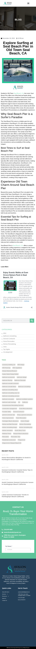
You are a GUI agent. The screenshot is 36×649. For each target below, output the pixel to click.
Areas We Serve (5, 591)
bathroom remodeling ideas (10, 389)
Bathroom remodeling (24, 386)
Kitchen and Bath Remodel (9, 424)
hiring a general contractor (24, 414)
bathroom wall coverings (9, 402)
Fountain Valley (6, 411)
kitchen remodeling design (9, 427)
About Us (4, 598)
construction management (9, 408)
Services (4, 594)
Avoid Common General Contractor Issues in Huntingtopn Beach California (17, 483)
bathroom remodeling (9, 336)
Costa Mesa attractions (25, 408)
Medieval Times (6, 433)
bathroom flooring (7, 380)
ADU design (21, 364)
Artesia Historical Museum (9, 371)
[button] (28, 3)
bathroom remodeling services (10, 396)
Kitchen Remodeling (9, 344)
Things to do (21, 440)
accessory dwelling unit (8, 364)
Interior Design (25, 421)
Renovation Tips (15, 436)
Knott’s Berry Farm (20, 430)
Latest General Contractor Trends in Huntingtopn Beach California (15, 496)
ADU (4, 333)
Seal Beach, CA (18, 93)
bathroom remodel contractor (10, 383)
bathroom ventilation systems (24, 399)
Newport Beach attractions (20, 433)
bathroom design (21, 377)
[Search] (32, 321)
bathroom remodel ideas (9, 386)
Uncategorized (7, 352)
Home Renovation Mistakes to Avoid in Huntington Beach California (16, 458)
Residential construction (9, 440)
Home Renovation (9, 341)
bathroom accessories (8, 377)
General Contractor (9, 338)
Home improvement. (8, 418)
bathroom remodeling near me (10, 393)
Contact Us (4, 600)
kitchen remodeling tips (25, 427)
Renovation (5, 436)
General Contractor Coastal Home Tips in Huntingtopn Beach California (17, 471)
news (5, 346)
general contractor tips (8, 414)
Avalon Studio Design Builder (10, 374)
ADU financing (6, 367)
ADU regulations (17, 367)
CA (19, 402)
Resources (4, 596)
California (25, 402)
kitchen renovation (7, 430)
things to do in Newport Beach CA (11, 443)
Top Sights (6, 349)
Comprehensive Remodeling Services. (13, 405)
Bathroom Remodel (20, 380)
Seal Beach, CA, (18, 245)
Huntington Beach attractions (10, 421)
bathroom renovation (8, 399)
